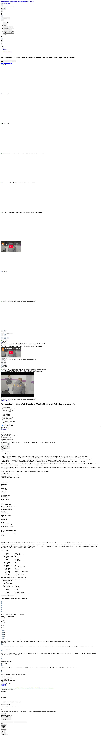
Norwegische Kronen (9, 31)
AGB (6, 687)
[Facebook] (3, 685)
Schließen (3, 714)
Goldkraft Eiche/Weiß (8, 417)
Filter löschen (3, 734)
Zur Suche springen (16, 1)
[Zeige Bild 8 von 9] (10, 333)
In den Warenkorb (6, 446)
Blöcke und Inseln (6, 400)
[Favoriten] (1, 12)
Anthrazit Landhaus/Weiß (8, 410)
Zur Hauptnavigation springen (27, 1)
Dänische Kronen (8, 29)
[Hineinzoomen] (8, 338)
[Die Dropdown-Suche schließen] (4, 9)
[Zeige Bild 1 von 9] (1, 333)
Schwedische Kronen (8, 28)
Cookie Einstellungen (40, 687)
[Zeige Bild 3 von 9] (3, 333)
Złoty (5, 25)
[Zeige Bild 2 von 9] (2, 333)
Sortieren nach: (4, 639)
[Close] (1, 709)
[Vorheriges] (2, 331)
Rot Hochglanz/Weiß (8, 418)
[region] (50, 232)
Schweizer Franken (8, 27)
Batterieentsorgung (12, 687)
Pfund (5, 24)
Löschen (8, 704)
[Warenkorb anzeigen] (1, 44)
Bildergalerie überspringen (6, 63)
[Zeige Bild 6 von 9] (8, 333)
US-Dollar (6, 22)
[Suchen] (2, 9)
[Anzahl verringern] (2, 444)
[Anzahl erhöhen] (8, 444)
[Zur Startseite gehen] (5, 3)
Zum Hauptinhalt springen (6, 1)
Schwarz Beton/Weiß (8, 420)
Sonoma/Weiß (6, 422)
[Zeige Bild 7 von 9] (9, 333)
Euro (5, 34)
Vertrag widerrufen (49, 687)
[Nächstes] (5, 331)
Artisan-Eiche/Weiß (7, 411)
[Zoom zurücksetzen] (5, 338)
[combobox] (7, 7)
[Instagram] (3, 684)
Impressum (3, 687)
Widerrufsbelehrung (21, 687)
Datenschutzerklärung (30, 687)
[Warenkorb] (1, 14)
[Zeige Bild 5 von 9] (6, 333)
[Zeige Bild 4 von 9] (5, 333)
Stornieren (3, 704)
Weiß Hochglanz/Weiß (8, 424)
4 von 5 (4, 429)
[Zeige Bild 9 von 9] (12, 333)
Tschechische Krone (8, 32)
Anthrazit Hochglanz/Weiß (9, 409)
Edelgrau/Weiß (6, 415)
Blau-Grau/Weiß (7, 414)
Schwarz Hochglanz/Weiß (9, 421)
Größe (2, 427)
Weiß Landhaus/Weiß (8, 425)
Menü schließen (6, 18)
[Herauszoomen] (2, 338)
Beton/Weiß (6, 413)
